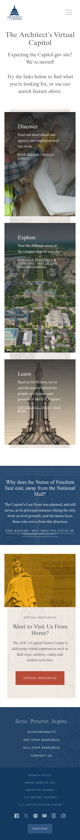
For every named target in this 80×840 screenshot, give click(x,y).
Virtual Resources (40, 678)
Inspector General (40, 790)
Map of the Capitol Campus (37, 265)
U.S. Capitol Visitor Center (40, 804)
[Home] (14, 12)
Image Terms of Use (40, 782)
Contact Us (41, 755)
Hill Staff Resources (41, 747)
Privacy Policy (40, 775)
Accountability (42, 732)
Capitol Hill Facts (34, 407)
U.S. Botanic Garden (40, 797)
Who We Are (28, 154)
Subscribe (40, 828)
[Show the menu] (69, 12)
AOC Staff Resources (41, 740)
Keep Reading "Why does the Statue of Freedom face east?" (40, 532)
